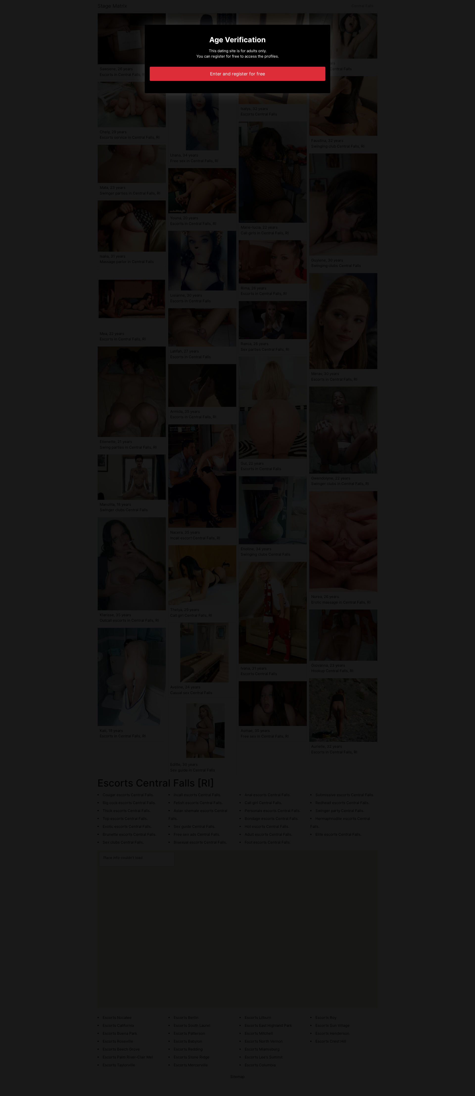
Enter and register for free (237, 73)
